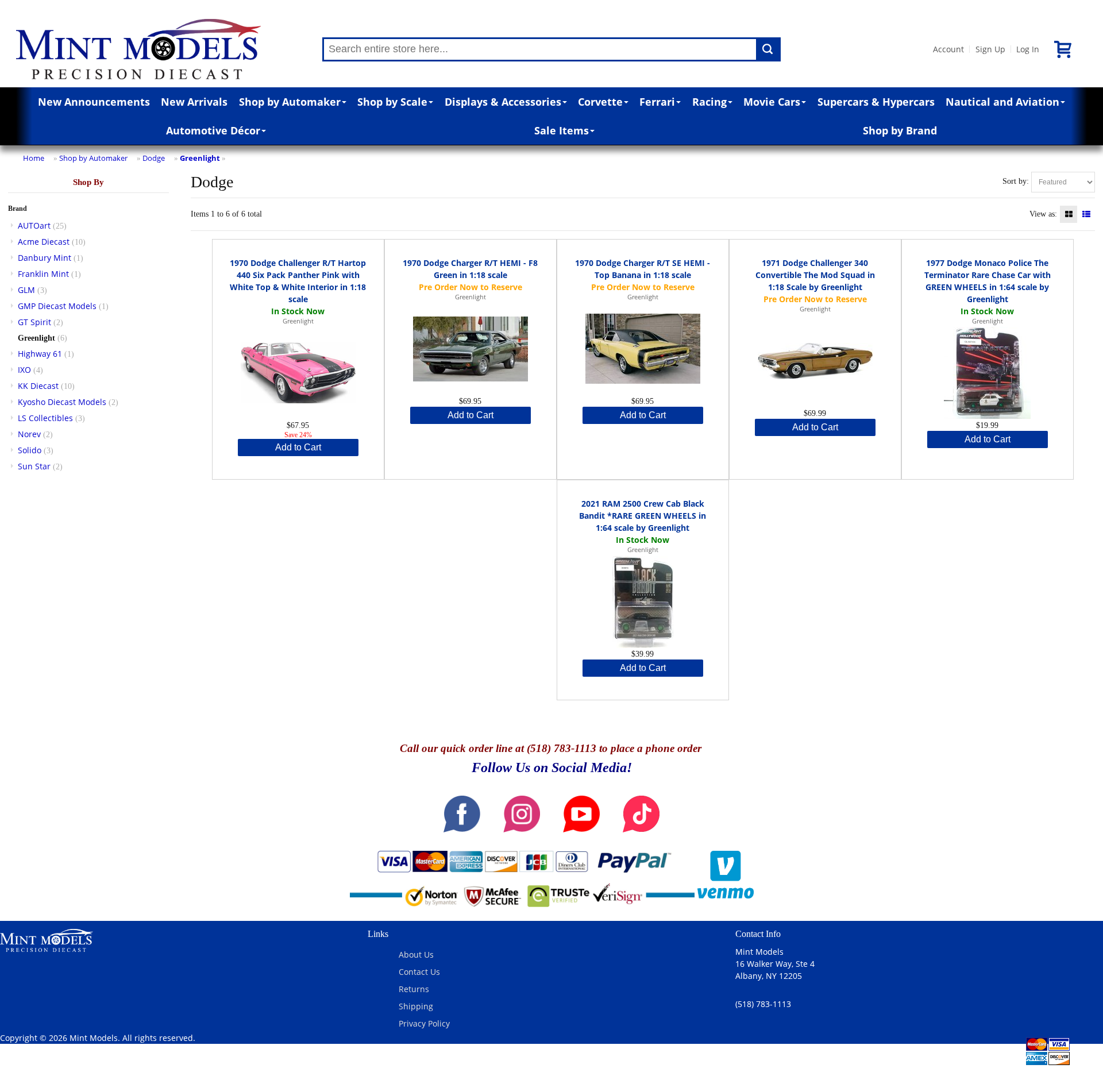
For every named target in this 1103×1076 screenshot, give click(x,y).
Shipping (416, 1006)
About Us (416, 954)
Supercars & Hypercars (876, 102)
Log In (1027, 49)
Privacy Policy (424, 1023)
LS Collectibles (45, 417)
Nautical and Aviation (1002, 102)
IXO (24, 369)
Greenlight (200, 158)
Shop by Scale (392, 102)
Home (33, 158)
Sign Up (990, 49)
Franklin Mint (43, 273)
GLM (26, 289)
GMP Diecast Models (57, 305)
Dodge (153, 158)
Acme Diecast (44, 241)
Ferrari (657, 102)
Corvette (600, 102)
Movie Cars (771, 102)
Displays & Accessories (503, 102)
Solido (29, 450)
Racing (709, 102)
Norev (29, 434)
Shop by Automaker (290, 102)
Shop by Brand (900, 130)
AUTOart (34, 225)
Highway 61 (40, 353)
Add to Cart (298, 447)
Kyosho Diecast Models (62, 401)
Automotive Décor (213, 130)
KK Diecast (38, 385)
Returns (414, 989)
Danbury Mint (44, 257)
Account (948, 49)
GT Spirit (34, 322)
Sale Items (561, 130)
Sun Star (34, 466)
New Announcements (94, 102)
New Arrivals (194, 102)
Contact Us (419, 971)
